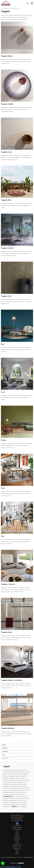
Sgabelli (17, 834)
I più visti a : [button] (5, 758)
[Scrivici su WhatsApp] (2, 863)
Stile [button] (3, 754)
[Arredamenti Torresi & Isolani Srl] (5, 3)
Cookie (7, 867)
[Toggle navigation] (32, 3)
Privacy (2, 867)
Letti (17, 852)
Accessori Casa (7, 8)
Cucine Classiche (17, 827)
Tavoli (17, 832)
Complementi (14, 8)
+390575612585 (18, 819)
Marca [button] (4, 745)
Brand (17, 841)
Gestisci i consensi (16, 867)
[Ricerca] (27, 3)
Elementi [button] (4, 748)
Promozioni (17, 838)
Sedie (17, 831)
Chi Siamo (17, 836)
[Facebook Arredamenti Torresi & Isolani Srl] (17, 823)
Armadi (17, 854)
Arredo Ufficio (17, 848)
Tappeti (19, 8)
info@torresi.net (19, 820)
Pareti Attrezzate (17, 829)
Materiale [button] (5, 751)
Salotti (17, 850)
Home (2, 8)
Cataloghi (17, 839)
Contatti (17, 843)
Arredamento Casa (17, 845)
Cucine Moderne (17, 825)
